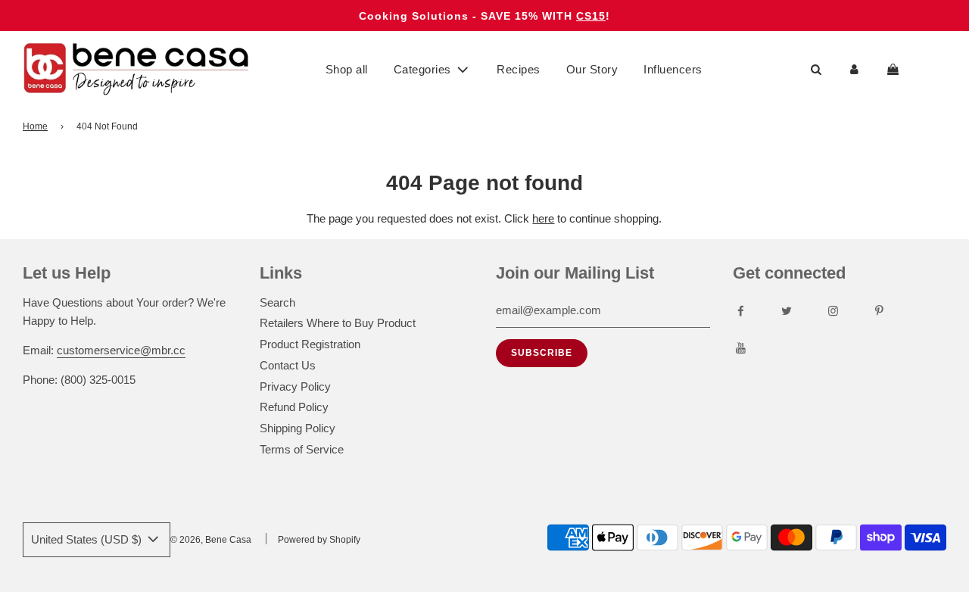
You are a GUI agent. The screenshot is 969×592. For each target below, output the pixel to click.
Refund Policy (294, 406)
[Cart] (895, 69)
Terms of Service (302, 449)
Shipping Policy (297, 428)
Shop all (347, 69)
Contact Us (288, 365)
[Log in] (854, 69)
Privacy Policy (295, 386)
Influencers (673, 69)
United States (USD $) (88, 539)
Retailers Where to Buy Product (338, 322)
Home (35, 126)
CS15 (591, 16)
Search (277, 302)
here (543, 218)
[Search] (815, 69)
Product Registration (310, 344)
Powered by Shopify (319, 539)
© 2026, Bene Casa (210, 539)
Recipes (519, 69)
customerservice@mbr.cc (121, 350)
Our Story (592, 69)
